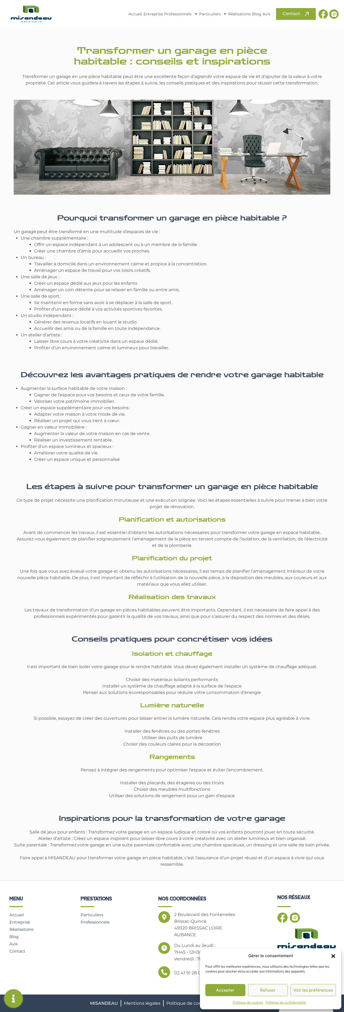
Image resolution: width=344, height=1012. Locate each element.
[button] (333, 955)
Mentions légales (142, 1003)
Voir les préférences (313, 990)
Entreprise (153, 14)
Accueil (135, 14)
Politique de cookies (248, 1002)
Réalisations (239, 14)
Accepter (225, 990)
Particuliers (210, 14)
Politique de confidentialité (286, 1002)
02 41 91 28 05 (188, 972)
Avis (266, 14)
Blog (256, 14)
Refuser (267, 990)
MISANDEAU (104, 1003)
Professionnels (178, 14)
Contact (17, 951)
